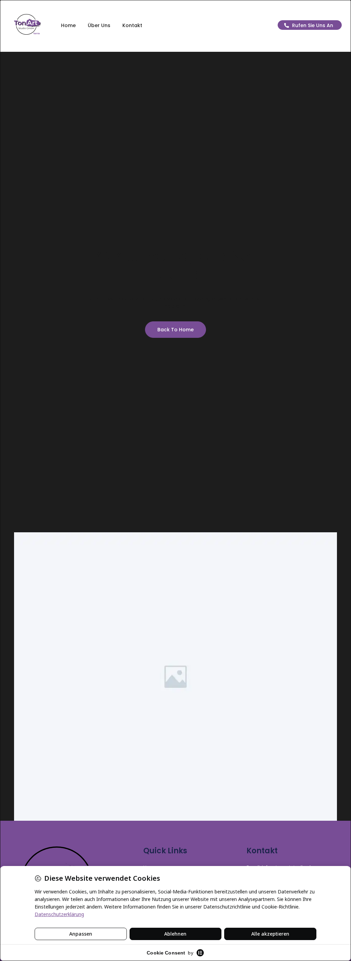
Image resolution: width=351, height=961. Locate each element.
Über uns (99, 25)
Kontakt (132, 25)
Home (68, 25)
